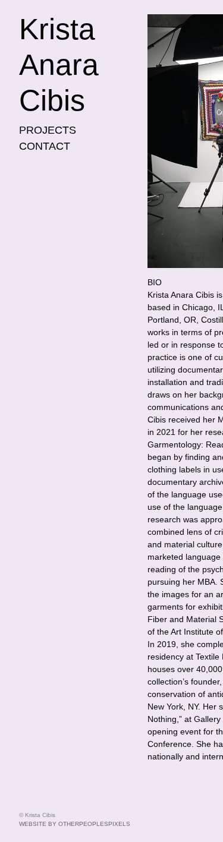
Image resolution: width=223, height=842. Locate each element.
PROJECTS (47, 130)
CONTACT (44, 146)
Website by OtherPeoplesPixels (74, 824)
